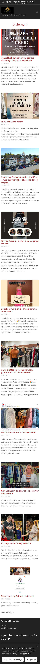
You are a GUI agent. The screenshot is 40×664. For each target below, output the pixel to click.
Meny (36, 12)
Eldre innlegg (6, 612)
